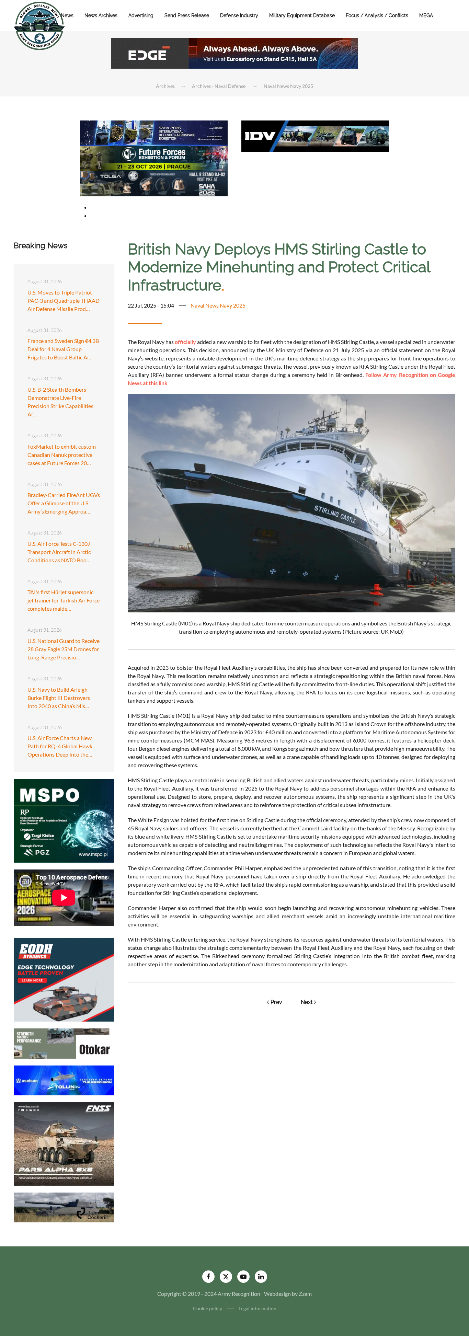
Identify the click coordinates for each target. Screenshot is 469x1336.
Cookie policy (207, 1308)
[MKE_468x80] (154, 183)
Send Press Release (186, 15)
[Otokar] (64, 1042)
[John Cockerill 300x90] (64, 1206)
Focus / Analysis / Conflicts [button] (377, 15)
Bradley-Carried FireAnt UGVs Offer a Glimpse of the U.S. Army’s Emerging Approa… (63, 503)
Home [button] (43, 15)
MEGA (426, 15)
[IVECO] (315, 135)
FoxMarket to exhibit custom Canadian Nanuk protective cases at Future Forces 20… (61, 454)
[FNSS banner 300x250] (64, 1143)
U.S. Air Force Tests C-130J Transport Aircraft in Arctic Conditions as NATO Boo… (59, 551)
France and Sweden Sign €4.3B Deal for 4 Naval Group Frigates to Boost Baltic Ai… (63, 348)
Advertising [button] (140, 15)
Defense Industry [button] (239, 15)
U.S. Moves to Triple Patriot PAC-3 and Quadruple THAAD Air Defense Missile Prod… (63, 300)
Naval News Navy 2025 (218, 305)
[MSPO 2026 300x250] (64, 820)
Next (306, 1002)
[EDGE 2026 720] (234, 52)
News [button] (67, 15)
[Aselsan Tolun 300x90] (64, 1079)
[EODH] (64, 979)
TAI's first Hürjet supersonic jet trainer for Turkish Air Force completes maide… (63, 600)
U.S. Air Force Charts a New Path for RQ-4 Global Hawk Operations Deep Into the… (59, 746)
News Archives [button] (100, 15)
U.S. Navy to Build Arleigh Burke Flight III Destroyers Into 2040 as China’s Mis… (58, 697)
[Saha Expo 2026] (154, 132)
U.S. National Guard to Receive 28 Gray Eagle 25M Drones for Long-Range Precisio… (63, 648)
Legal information (257, 1308)
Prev (276, 1002)
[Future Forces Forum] (154, 157)
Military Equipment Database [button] (302, 15)
